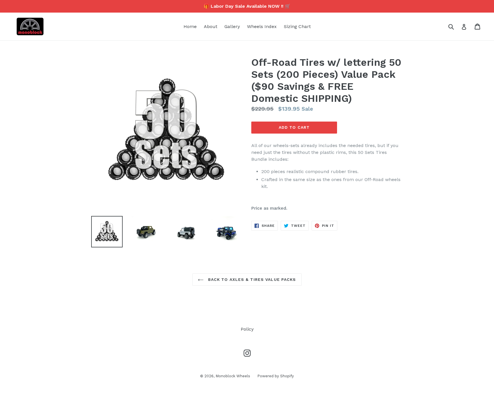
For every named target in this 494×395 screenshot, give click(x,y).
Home (190, 26)
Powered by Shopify (275, 376)
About (210, 26)
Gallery (232, 26)
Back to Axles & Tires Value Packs (251, 279)
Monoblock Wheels (233, 376)
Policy (247, 329)
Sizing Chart (297, 26)
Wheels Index (262, 26)
